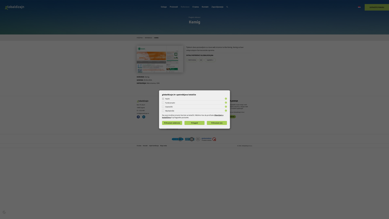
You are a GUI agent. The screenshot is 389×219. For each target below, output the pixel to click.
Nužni (167, 99)
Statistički (169, 107)
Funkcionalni (170, 103)
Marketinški (169, 111)
